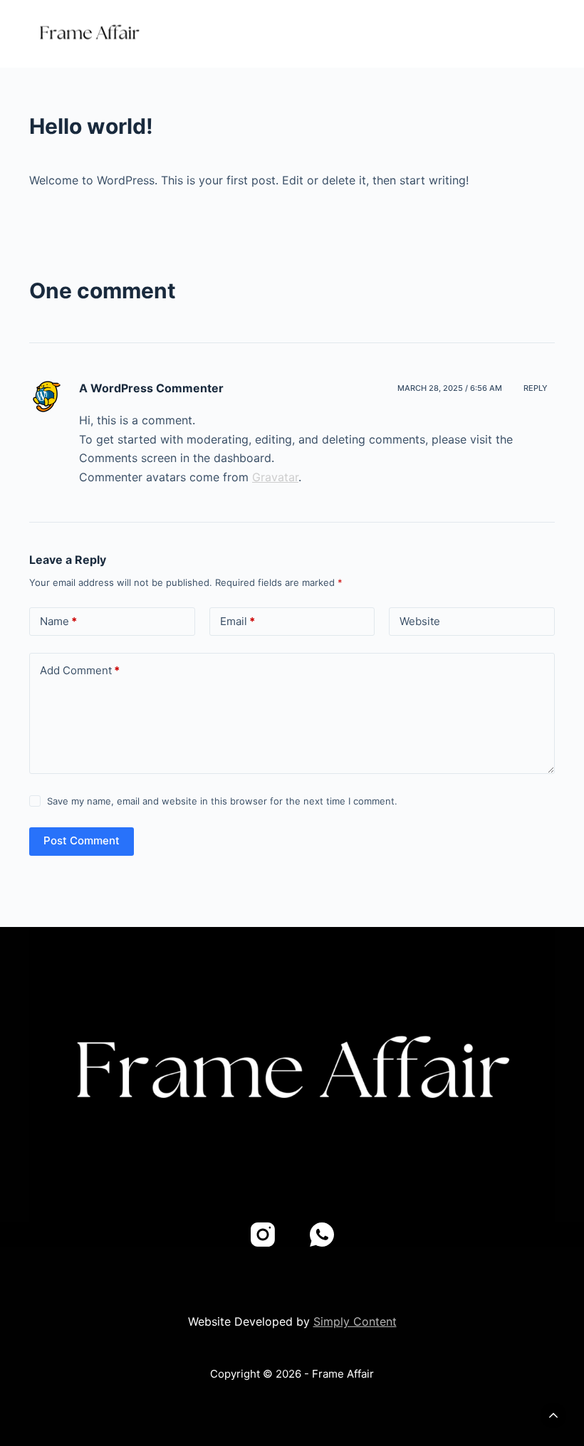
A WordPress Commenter (151, 388)
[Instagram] (263, 1234)
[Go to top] (553, 1415)
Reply (535, 388)
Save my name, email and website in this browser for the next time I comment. (222, 801)
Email (237, 621)
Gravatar (275, 477)
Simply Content (355, 1321)
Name (58, 621)
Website (420, 621)
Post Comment (81, 840)
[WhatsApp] (322, 1234)
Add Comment (80, 670)
